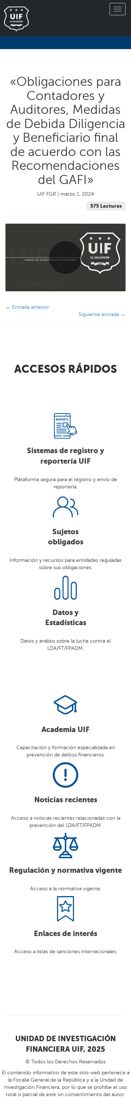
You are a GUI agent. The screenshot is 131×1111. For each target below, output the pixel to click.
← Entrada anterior (27, 307)
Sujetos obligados (65, 537)
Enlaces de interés (65, 934)
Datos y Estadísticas (65, 617)
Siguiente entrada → (102, 314)
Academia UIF (65, 730)
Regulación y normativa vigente (65, 870)
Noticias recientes (65, 800)
